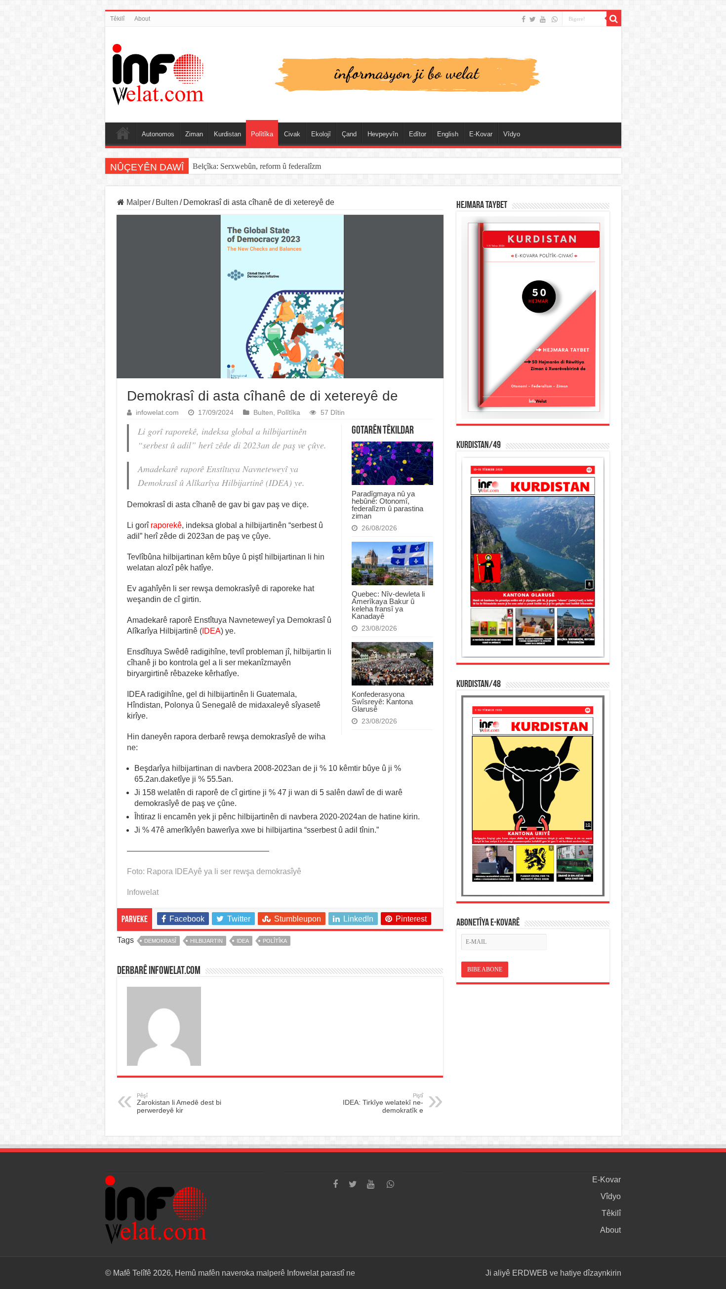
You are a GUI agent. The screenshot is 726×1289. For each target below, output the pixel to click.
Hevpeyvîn (382, 134)
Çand (349, 134)
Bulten (167, 202)
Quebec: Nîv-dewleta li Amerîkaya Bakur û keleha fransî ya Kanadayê (388, 605)
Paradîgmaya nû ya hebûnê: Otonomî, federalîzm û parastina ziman (387, 504)
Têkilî (117, 18)
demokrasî (160, 941)
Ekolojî (321, 134)
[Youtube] (543, 19)
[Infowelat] (363, 72)
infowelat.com (157, 412)
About (142, 18)
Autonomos (158, 134)
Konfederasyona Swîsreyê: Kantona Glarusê (382, 701)
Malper (137, 202)
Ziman (194, 134)
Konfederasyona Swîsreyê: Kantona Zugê (258, 166)
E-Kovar (480, 134)
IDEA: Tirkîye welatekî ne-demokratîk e (383, 1103)
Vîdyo (511, 134)
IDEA (243, 941)
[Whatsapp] (555, 19)
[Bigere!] (613, 18)
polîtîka (275, 941)
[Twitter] (532, 19)
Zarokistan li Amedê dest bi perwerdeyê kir (179, 1103)
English (447, 134)
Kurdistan (227, 134)
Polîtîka (262, 134)
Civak (292, 134)
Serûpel (123, 132)
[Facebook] (523, 19)
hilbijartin (206, 941)
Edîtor (417, 134)
